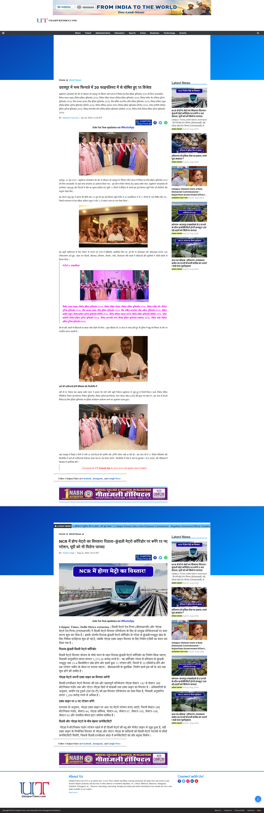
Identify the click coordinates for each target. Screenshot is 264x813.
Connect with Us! (191, 776)
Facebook (86, 478)
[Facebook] (179, 781)
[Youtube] (196, 781)
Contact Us (228, 810)
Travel (88, 33)
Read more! (73, 792)
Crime (143, 33)
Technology (169, 33)
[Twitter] (183, 781)
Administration (103, 33)
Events (182, 33)
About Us (76, 776)
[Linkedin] (192, 781)
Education (119, 33)
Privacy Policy (240, 810)
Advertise (251, 810)
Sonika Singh (68, 553)
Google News (114, 478)
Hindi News (75, 80)
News (78, 33)
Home (62, 80)
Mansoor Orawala (70, 118)
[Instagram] (188, 781)
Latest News (181, 83)
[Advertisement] (132, 54)
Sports (132, 33)
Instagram (98, 478)
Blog (259, 810)
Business (154, 33)
